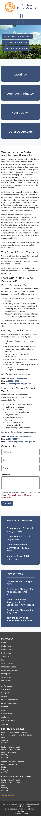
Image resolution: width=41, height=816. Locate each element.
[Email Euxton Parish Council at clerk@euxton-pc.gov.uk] (22, 15)
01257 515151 (13, 381)
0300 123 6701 (14, 439)
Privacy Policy (14, 495)
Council (4, 706)
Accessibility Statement (17, 804)
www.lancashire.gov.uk (21, 436)
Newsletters (6, 713)
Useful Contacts (8, 720)
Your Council (20, 112)
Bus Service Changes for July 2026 (20, 611)
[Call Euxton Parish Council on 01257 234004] (20, 15)
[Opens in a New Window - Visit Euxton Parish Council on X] (12, 795)
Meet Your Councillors (16, 42)
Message (6, 474)
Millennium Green (8, 667)
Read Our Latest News (16, 48)
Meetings (20, 74)
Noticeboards (7, 649)
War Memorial (7, 677)
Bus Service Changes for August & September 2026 (20, 592)
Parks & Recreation (9, 670)
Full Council (6, 680)
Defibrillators (6, 646)
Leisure (4, 696)
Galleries (5, 717)
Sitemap (5, 804)
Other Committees (9, 700)
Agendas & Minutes (20, 93)
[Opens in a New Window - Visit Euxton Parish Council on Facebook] (9, 795)
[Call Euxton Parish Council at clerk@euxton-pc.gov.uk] (6, 795)
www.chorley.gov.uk (19, 378)
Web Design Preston (20, 813)
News (3, 710)
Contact (5, 724)
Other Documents (21, 131)
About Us (5, 656)
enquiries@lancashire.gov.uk (21, 441)
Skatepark (5, 674)
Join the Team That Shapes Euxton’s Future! (19, 619)
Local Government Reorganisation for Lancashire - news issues (20, 602)
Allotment (5, 689)
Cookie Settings (32, 804)
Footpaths (5, 693)
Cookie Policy (15, 806)
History (4, 660)
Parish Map (6, 653)
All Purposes (6, 686)
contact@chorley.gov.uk (19, 383)
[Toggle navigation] (20, 22)
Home (3, 642)
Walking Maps (7, 663)
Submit (7, 503)
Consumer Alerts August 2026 (20, 582)
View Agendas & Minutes (17, 36)
